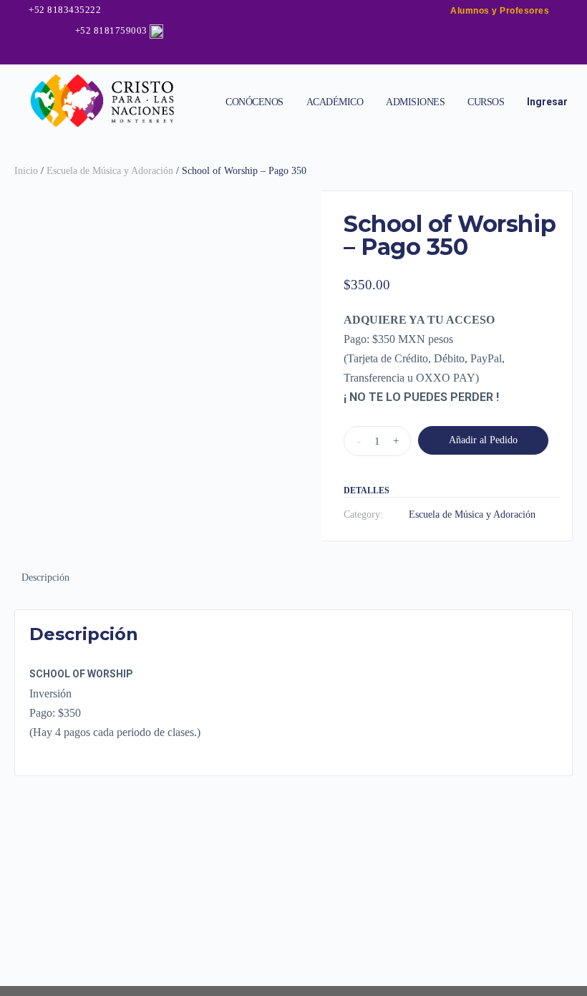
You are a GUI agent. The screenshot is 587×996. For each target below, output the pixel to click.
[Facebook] (253, 53)
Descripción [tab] (45, 577)
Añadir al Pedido (483, 440)
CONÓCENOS (254, 102)
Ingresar (547, 101)
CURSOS (485, 102)
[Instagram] (276, 53)
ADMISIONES (415, 102)
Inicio (26, 170)
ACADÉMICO (335, 102)
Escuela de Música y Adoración (110, 170)
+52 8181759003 (111, 30)
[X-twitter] (299, 53)
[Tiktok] (322, 53)
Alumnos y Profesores (499, 11)
